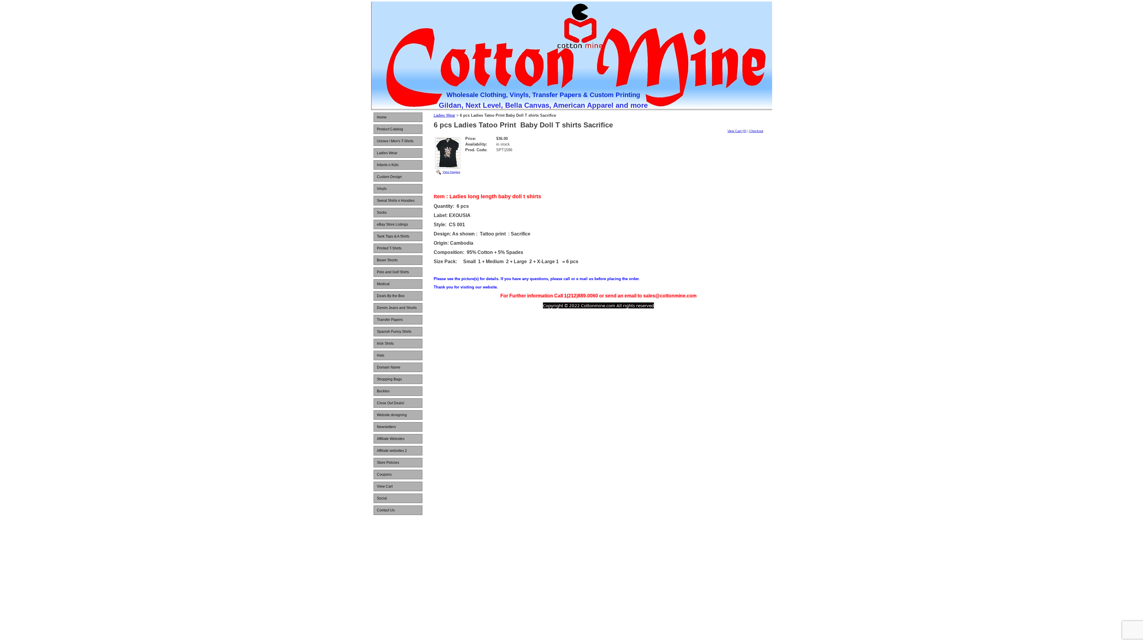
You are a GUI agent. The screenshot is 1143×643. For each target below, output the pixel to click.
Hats (380, 355)
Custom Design (389, 177)
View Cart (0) (737, 131)
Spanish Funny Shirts (394, 332)
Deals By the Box (391, 296)
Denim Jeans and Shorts (397, 308)
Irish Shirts (385, 343)
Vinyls (382, 189)
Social (382, 498)
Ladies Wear (387, 153)
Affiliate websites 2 (392, 451)
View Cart (385, 486)
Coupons (384, 474)
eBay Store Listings (392, 224)
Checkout (756, 131)
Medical (383, 284)
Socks (382, 212)
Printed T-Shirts (389, 248)
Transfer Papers (390, 320)
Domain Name (388, 367)
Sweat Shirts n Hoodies (396, 201)
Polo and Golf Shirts (393, 272)
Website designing (392, 415)
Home (382, 117)
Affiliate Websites (391, 439)
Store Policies (388, 463)
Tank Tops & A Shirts (393, 236)
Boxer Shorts (387, 260)
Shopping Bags (389, 379)
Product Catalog (390, 129)
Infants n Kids (388, 165)
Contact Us (386, 510)
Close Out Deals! (390, 403)
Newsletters (386, 427)
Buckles (383, 391)
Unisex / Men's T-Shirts (395, 141)
